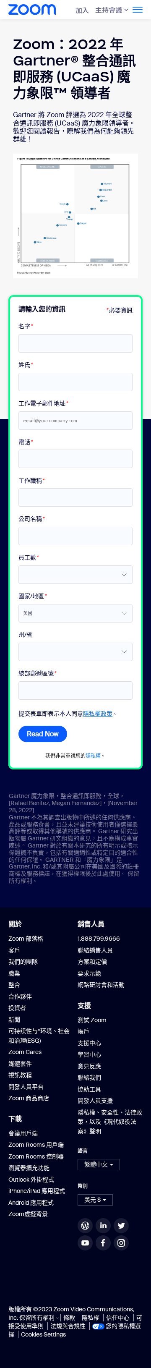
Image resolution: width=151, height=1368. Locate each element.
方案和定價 (92, 961)
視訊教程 (20, 1075)
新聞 (14, 1019)
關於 (15, 924)
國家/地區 (32, 596)
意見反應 (89, 1066)
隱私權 (93, 756)
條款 (69, 1317)
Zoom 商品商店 (28, 1098)
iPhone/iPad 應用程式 (36, 1191)
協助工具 (89, 1089)
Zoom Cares (25, 1052)
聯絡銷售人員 (95, 950)
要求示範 (89, 973)
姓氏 (25, 365)
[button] (99, 1164)
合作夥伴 (20, 996)
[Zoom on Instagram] (122, 1242)
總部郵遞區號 (37, 673)
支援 (84, 1005)
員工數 (28, 557)
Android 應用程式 (31, 1202)
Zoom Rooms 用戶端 (36, 1144)
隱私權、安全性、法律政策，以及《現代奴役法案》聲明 (110, 1122)
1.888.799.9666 (99, 938)
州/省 (25, 634)
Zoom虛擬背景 (28, 1214)
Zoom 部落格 (25, 938)
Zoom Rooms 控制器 (36, 1156)
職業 (14, 973)
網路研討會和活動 (101, 985)
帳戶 (83, 1031)
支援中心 (89, 1043)
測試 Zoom (92, 1020)
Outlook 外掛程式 (31, 1179)
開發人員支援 (95, 1100)
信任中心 (118, 1317)
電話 (25, 442)
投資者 (17, 1008)
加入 (82, 10)
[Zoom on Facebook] (104, 1242)
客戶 (14, 950)
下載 (15, 1118)
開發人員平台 (26, 1087)
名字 (25, 326)
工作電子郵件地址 (43, 403)
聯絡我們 (89, 1077)
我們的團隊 (23, 961)
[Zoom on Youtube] (86, 1242)
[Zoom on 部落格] (86, 1225)
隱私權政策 (97, 713)
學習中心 (89, 1054)
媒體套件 (20, 1063)
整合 (14, 985)
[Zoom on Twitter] (122, 1225)
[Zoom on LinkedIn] (104, 1225)
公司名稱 (31, 519)
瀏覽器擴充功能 (28, 1168)
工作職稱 (31, 480)
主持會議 (108, 10)
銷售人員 (91, 924)
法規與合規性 (68, 1326)
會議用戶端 (23, 1133)
